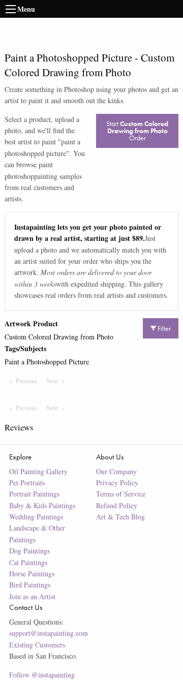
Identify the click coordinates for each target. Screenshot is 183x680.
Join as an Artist (32, 596)
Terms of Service (120, 494)
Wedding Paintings (36, 516)
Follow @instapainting (42, 674)
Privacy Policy (117, 482)
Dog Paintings (29, 550)
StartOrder (137, 130)
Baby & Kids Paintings (42, 505)
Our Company (116, 471)
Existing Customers (37, 645)
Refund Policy (116, 505)
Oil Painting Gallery (38, 471)
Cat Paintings (28, 562)
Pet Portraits (27, 482)
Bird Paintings (29, 585)
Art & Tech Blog (120, 516)
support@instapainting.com (48, 633)
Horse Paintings (31, 573)
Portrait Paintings (34, 494)
